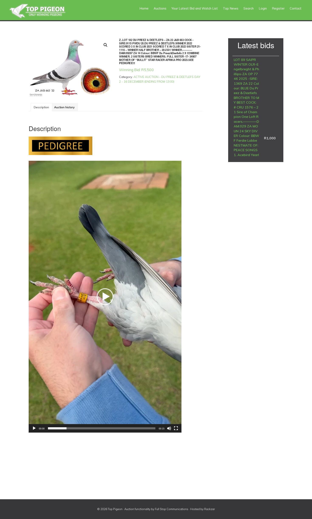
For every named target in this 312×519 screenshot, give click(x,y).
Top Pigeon (42, 11)
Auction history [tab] (64, 107)
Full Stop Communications (171, 509)
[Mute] (169, 428)
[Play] (34, 428)
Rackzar (209, 509)
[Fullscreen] (176, 428)
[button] (105, 45)
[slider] (101, 428)
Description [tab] (41, 107)
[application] (105, 297)
